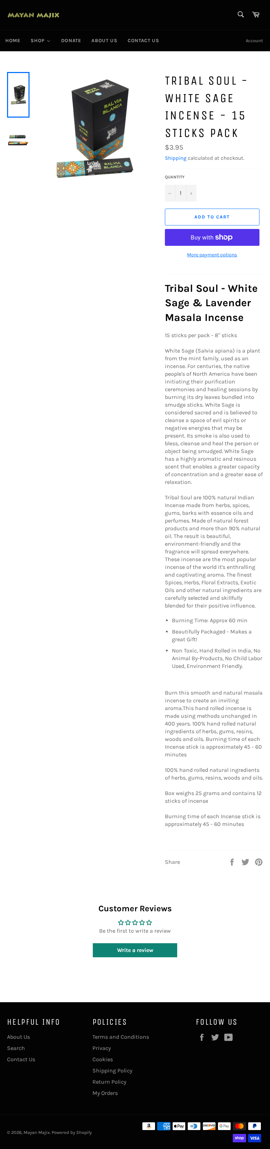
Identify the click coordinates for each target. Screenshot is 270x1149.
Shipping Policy (112, 1070)
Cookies (102, 1059)
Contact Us (21, 1059)
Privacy (101, 1048)
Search (16, 1048)
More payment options (212, 255)
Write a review (135, 950)
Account (254, 40)
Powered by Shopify (72, 1132)
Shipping (175, 158)
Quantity (175, 177)
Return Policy (109, 1081)
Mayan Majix (37, 1132)
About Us (18, 1036)
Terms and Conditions (120, 1036)
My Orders (105, 1093)
